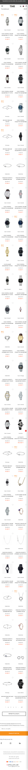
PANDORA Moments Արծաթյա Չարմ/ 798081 (7, 380)
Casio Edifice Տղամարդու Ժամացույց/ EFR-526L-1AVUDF (20, 697)
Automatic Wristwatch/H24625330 (20, 438)
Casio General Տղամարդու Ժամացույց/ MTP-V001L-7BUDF (20, 34)
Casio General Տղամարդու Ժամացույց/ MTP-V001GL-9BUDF (20, 351)
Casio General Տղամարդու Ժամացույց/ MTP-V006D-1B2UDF (7, 236)
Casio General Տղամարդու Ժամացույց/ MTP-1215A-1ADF (7, 495)
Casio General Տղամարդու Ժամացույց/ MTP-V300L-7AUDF (7, 207)
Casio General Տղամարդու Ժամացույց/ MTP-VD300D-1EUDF (7, 322)
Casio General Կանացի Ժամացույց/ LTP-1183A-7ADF (20, 409)
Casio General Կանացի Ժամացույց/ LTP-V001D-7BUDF (7, 34)
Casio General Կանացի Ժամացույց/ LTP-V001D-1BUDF (7, 294)
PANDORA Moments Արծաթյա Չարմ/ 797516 (7, 351)
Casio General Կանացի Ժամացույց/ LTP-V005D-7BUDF (7, 524)
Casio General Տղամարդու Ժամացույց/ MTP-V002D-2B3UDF (20, 236)
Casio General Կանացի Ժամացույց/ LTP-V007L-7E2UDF (7, 92)
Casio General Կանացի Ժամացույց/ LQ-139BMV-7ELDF (7, 582)
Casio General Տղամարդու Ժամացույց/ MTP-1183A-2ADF (20, 121)
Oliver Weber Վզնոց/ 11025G (20, 495)
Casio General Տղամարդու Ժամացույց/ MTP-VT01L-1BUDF (20, 582)
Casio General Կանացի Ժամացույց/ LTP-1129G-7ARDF (20, 322)
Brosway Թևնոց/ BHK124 (7, 149)
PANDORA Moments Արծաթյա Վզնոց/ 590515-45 (7, 553)
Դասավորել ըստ (5, 9)
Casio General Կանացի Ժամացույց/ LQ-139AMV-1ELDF (21, 149)
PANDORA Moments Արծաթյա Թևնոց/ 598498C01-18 (7, 639)
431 (22, 707)
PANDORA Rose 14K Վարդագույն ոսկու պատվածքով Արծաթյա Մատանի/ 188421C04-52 (20, 639)
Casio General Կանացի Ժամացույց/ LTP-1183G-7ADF (7, 409)
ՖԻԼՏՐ (25, 9)
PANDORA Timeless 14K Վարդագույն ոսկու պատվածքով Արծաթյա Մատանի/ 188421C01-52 (20, 524)
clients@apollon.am (14, 766)
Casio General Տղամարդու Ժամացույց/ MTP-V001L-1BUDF (20, 265)
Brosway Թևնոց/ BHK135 (7, 121)
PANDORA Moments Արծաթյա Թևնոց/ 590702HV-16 (7, 178)
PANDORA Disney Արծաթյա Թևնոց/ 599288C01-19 (7, 668)
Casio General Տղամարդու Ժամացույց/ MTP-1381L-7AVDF (7, 438)
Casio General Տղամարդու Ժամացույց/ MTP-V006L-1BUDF (20, 92)
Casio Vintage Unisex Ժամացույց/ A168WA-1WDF (20, 380)
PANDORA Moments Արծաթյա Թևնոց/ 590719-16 (21, 178)
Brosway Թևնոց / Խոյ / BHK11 (7, 697)
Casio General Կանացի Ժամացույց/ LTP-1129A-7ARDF (20, 63)
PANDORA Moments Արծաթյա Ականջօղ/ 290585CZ (21, 668)
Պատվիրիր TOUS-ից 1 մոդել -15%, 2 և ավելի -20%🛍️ (14, 0)
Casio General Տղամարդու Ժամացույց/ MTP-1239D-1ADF (7, 63)
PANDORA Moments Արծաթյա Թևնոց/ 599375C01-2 (7, 610)
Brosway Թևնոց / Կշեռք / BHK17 (7, 466)
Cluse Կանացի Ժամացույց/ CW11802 (7, 265)
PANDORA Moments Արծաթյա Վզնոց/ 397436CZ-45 (21, 610)
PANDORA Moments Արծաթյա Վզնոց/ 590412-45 (21, 553)
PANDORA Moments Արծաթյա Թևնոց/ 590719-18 (21, 466)
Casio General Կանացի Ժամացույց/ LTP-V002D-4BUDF (21, 207)
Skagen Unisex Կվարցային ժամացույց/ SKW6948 (21, 294)
